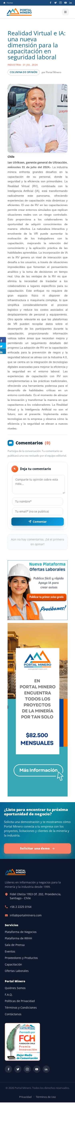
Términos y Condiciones (21, 1007)
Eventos (10, 951)
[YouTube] (65, 2)
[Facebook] (50, 2)
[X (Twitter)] (55, 2)
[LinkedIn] (70, 2)
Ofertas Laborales (17, 971)
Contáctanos (13, 1014)
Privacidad (25, 1097)
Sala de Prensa (15, 945)
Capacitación (13, 964)
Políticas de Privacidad (20, 1001)
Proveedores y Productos (21, 958)
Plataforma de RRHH (18, 938)
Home (10, 3)
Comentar (40, 521)
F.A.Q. (9, 994)
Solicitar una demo (35, 848)
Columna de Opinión (23, 72)
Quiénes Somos (15, 988)
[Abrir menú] (65, 12)
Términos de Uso (46, 1097)
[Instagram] (60, 2)
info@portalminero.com (26, 915)
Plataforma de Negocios (21, 932)
